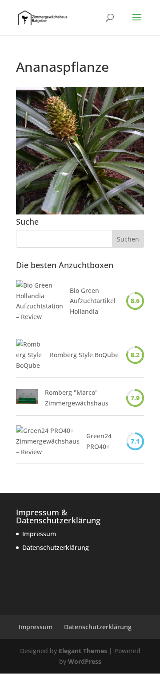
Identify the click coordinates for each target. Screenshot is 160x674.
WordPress (84, 661)
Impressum (39, 534)
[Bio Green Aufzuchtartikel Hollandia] (39, 301)
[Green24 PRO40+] (48, 441)
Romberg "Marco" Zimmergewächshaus (76, 397)
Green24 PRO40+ (99, 441)
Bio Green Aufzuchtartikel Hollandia (93, 301)
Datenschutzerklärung (55, 547)
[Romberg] (27, 398)
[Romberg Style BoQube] (29, 354)
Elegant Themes (83, 651)
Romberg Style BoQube (84, 355)
